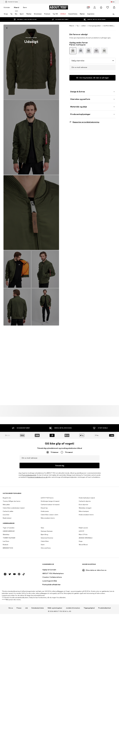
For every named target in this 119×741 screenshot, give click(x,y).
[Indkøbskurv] (114, 7)
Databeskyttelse (37, 608)
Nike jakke (6, 504)
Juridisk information (73, 608)
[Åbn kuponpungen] (88, 7)
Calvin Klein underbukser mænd (13, 508)
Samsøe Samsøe (47, 531)
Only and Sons (46, 548)
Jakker (83, 26)
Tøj (77, 26)
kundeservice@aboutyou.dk (38, 477)
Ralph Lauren (83, 528)
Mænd (16, 7)
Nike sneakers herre (48, 518)
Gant (43, 544)
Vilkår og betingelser (55, 608)
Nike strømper (84, 511)
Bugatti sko (7, 498)
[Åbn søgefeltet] (113, 14)
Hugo (81, 541)
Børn (25, 7)
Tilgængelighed (89, 608)
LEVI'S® (81, 531)
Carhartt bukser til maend (50, 504)
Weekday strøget (85, 508)
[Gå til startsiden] (15, 565)
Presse (19, 608)
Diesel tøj (44, 508)
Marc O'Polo (83, 534)
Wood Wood (83, 544)
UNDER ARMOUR (9, 531)
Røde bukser (7, 518)
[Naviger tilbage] (6, 28)
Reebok (5, 544)
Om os (10, 608)
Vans (42, 528)
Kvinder (7, 7)
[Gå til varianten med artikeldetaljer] (72, 50)
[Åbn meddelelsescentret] (101, 7)
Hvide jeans (45, 511)
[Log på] (94, 7)
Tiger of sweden (8, 528)
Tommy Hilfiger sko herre (11, 501)
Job (26, 608)
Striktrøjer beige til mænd (50, 501)
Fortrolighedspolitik (29, 475)
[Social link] (5, 574)
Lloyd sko (6, 515)
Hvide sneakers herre (86, 515)
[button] (92, 60)
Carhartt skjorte (85, 501)
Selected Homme (47, 538)
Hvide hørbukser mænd (87, 498)
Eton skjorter (83, 504)
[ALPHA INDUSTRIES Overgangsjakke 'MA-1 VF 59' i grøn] (31, 212)
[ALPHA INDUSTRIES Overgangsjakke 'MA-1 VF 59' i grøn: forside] (31, 62)
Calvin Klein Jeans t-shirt (49, 515)
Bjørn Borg (44, 534)
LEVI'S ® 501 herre (47, 498)
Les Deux (6, 541)
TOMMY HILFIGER (9, 538)
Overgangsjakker (94, 26)
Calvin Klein (45, 541)
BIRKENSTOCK (8, 548)
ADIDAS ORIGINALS (85, 538)
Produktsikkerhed (104, 608)
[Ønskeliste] (107, 7)
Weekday (6, 534)
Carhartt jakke (8, 511)
